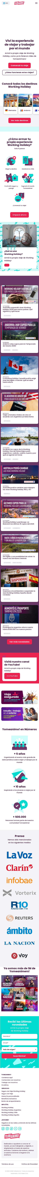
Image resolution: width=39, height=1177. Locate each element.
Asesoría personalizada (10, 1096)
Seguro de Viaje (7, 1094)
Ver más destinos (19, 120)
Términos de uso (8, 1164)
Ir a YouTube (12, 676)
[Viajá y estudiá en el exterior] (19, 714)
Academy (5, 1085)
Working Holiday (7, 1108)
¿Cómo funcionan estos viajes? (19, 72)
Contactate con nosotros (11, 1080)
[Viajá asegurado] (19, 697)
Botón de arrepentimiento (11, 1101)
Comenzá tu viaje (19, 65)
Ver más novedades (20, 642)
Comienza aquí (7, 1078)
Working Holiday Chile (9, 1112)
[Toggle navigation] (36, 3)
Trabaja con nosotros (10, 1082)
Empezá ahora (19, 215)
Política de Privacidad (30, 1164)
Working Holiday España (10, 1115)
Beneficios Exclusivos (9, 1099)
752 (3, 656)
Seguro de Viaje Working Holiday (13, 1091)
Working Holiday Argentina (11, 1110)
